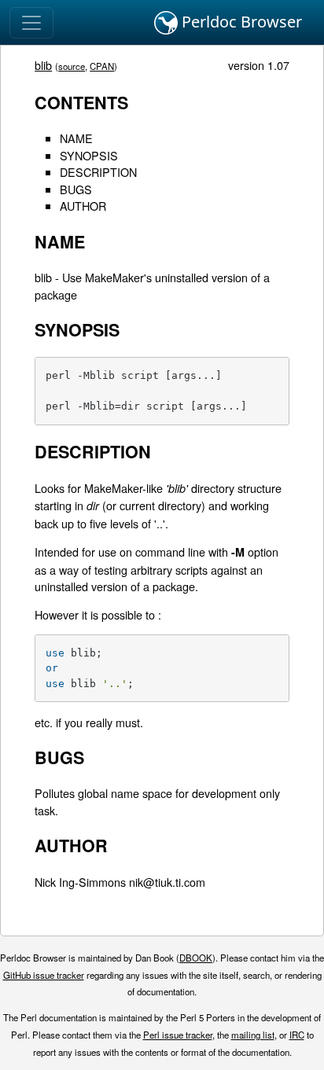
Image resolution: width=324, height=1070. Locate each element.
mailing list (252, 1034)
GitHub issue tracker (43, 975)
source (71, 66)
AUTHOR (83, 205)
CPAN (102, 66)
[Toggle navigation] (31, 23)
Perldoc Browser (240, 21)
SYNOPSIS (89, 155)
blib (43, 65)
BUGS (76, 189)
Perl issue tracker (177, 1034)
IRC (296, 1034)
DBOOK (195, 957)
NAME (76, 138)
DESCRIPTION (98, 172)
